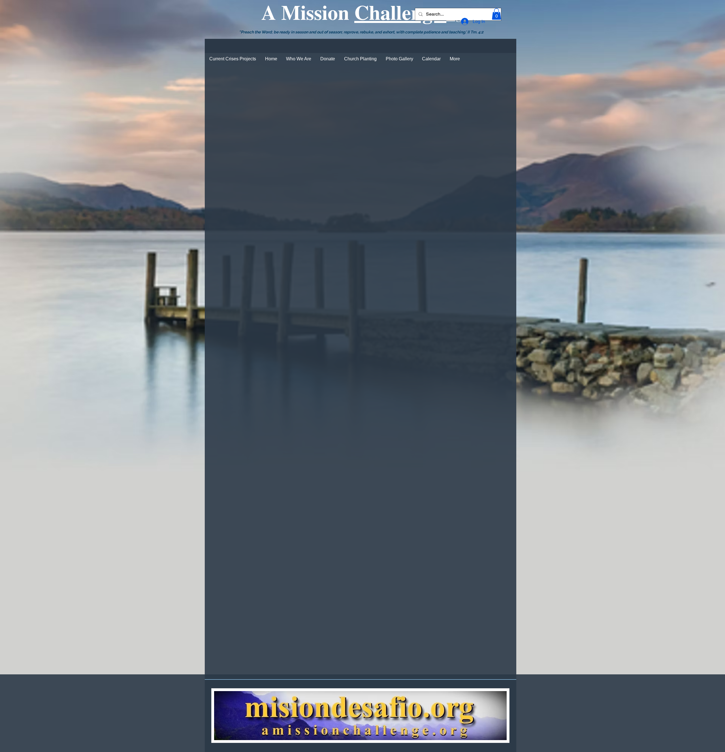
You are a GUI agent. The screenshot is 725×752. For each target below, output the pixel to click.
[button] (496, 14)
